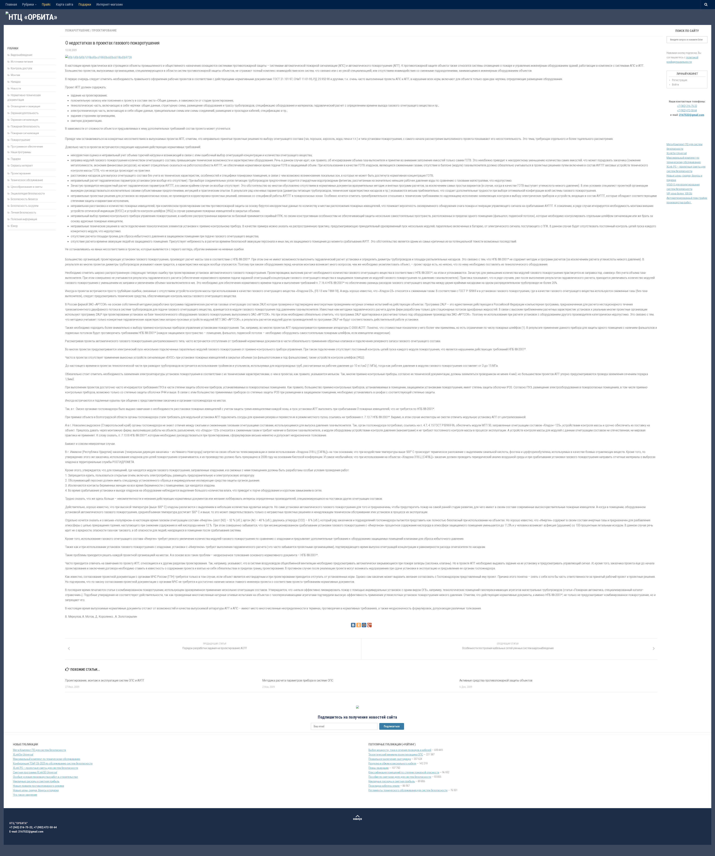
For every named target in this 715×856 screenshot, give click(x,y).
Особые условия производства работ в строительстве (45, 777)
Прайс (46, 4)
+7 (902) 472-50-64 (687, 110)
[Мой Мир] (364, 625)
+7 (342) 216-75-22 (687, 106)
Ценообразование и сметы (26, 186)
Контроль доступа (21, 68)
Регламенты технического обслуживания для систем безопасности (407, 790)
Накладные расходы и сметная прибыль (36, 781)
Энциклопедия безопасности (28, 193)
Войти (675, 84)
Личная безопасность (23, 212)
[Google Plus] (369, 625)
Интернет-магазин (109, 4)
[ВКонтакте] (353, 625)
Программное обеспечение (27, 146)
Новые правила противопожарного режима (38, 785)
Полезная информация (24, 219)
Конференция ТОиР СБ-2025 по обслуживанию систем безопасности (53, 763)
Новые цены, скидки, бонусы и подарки (36, 790)
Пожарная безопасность (25, 126)
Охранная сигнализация (24, 119)
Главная (11, 4)
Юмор (14, 226)
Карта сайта (64, 4)
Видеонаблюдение (21, 55)
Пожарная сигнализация (25, 133)
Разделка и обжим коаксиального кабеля (392, 763)
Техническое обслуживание (27, 180)
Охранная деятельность (25, 113)
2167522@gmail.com (691, 115)
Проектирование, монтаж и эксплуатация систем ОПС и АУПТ (104, 680)
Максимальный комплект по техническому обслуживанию (46, 759)
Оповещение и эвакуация (25, 106)
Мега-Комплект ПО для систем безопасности (39, 750)
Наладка (15, 81)
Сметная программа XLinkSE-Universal (35, 772)
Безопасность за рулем (24, 205)
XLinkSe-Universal (677, 153)
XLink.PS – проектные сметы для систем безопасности (45, 768)
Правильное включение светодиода (389, 759)
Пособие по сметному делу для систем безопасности (399, 777)
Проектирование (104, 30)
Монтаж (15, 75)
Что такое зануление (25, 794)
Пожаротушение (77, 30)
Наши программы (21, 152)
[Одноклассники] (358, 625)
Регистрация (679, 80)
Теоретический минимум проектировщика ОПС (395, 754)
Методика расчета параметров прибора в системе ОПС (297, 680)
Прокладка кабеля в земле (384, 785)
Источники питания (22, 61)
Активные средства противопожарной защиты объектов (496, 680)
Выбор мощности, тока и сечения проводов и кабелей (399, 750)
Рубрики (28, 4)
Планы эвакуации (378, 768)
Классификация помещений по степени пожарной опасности (403, 772)
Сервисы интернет (22, 165)
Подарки (84, 4)
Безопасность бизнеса (24, 199)
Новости (16, 88)
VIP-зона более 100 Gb (679, 193)
